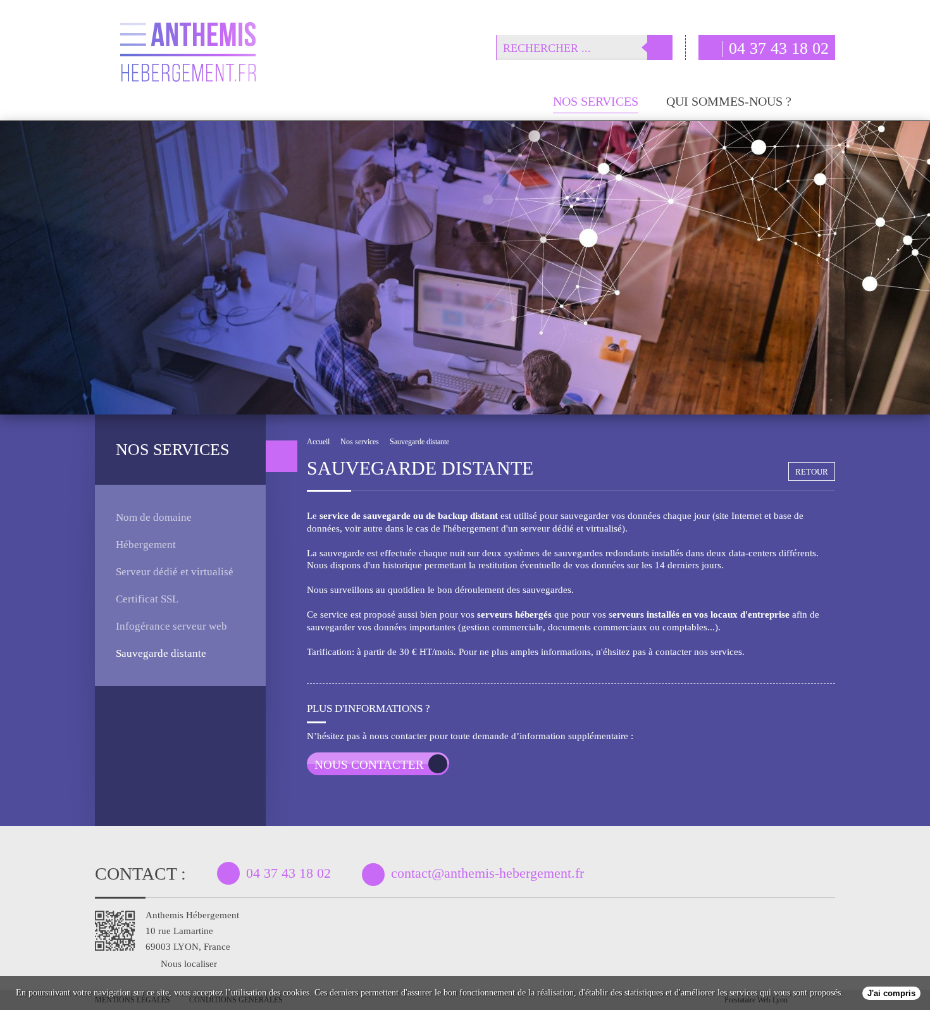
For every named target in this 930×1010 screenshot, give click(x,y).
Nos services (595, 101)
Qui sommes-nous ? (728, 101)
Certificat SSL (147, 599)
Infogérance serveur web (171, 626)
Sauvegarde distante (161, 653)
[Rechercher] (660, 47)
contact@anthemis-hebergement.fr (487, 873)
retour (811, 472)
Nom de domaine (154, 517)
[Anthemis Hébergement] (188, 57)
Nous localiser (189, 964)
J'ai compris (891, 993)
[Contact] (827, 105)
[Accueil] (518, 106)
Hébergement (146, 545)
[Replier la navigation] (281, 456)
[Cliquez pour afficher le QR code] (115, 931)
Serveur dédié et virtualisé (174, 572)
